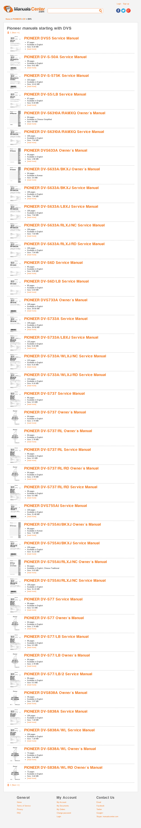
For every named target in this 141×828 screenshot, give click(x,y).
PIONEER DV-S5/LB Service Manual (55, 94)
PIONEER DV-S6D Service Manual (53, 263)
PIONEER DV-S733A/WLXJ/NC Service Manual (65, 356)
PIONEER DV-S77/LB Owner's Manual (57, 655)
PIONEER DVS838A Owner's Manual (55, 693)
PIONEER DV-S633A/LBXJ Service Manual (61, 206)
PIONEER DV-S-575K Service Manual (56, 76)
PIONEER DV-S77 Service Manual (53, 599)
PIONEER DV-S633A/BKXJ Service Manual (61, 188)
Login (119, 4)
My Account (61, 802)
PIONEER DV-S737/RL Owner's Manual (58, 431)
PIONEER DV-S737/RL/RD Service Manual (60, 487)
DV (24, 19)
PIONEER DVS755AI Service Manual (55, 506)
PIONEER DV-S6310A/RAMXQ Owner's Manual (64, 113)
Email (99, 802)
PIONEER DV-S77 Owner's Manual (54, 618)
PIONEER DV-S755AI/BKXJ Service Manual (62, 543)
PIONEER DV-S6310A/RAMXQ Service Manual (64, 132)
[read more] (31, 49)
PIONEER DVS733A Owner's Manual (56, 300)
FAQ (19, 813)
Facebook (100, 806)
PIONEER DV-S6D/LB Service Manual (56, 281)
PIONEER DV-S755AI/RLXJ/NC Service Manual (65, 580)
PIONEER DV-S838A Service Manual (56, 711)
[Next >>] (15, 33)
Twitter (99, 809)
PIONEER (17, 19)
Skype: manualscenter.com (107, 816)
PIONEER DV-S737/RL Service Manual (57, 450)
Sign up (126, 4)
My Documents (63, 806)
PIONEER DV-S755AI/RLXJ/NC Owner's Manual (65, 562)
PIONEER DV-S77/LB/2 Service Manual (58, 674)
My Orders (61, 809)
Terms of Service (24, 806)
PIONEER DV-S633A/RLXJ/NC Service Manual (64, 225)
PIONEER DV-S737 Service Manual (54, 393)
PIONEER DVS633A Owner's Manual (55, 150)
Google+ (100, 813)
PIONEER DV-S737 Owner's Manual (55, 412)
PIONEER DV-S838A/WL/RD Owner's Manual (63, 767)
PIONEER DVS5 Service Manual (51, 38)
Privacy (20, 809)
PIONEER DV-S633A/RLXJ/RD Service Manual (64, 244)
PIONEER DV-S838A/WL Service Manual (59, 730)
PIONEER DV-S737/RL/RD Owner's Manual (61, 468)
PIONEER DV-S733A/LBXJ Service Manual (61, 337)
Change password (64, 813)
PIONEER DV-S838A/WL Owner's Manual (60, 749)
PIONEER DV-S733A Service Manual (56, 319)
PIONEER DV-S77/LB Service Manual (56, 637)
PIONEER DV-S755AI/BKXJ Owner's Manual (62, 524)
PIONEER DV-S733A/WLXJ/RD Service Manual (65, 375)
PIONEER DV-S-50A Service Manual (55, 57)
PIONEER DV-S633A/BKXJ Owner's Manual (62, 169)
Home (8, 19)
